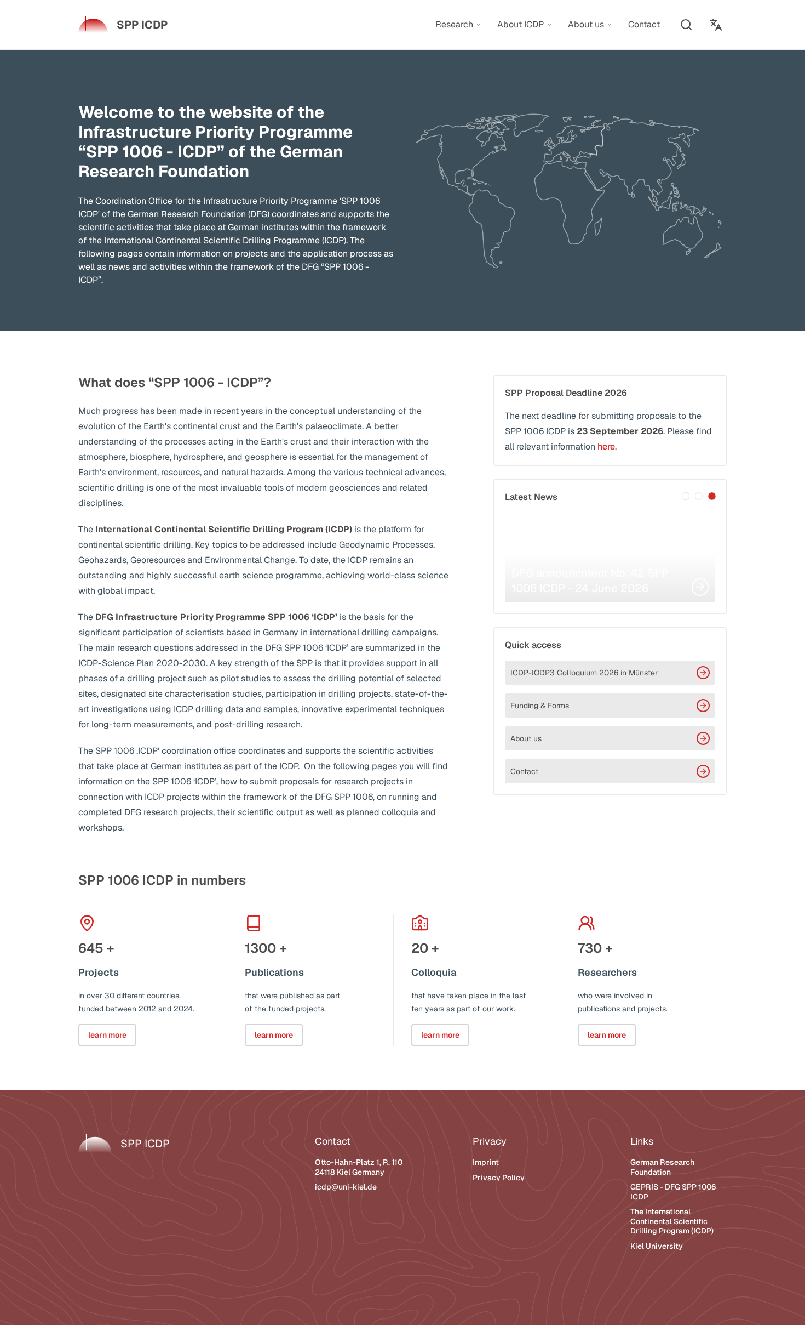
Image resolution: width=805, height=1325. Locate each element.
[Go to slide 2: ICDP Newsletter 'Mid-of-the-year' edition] (698, 496)
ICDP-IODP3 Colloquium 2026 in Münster (584, 673)
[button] (686, 25)
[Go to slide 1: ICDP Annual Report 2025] (685, 496)
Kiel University (656, 1246)
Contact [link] (644, 24)
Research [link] (454, 24)
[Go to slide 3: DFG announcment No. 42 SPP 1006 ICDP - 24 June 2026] (711, 496)
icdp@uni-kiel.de (346, 1187)
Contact (524, 771)
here (606, 446)
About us (526, 738)
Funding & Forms (539, 705)
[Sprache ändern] (716, 25)
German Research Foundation (662, 1167)
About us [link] (586, 24)
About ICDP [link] (520, 24)
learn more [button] (107, 1035)
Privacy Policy (499, 1177)
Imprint (486, 1162)
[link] (123, 24)
